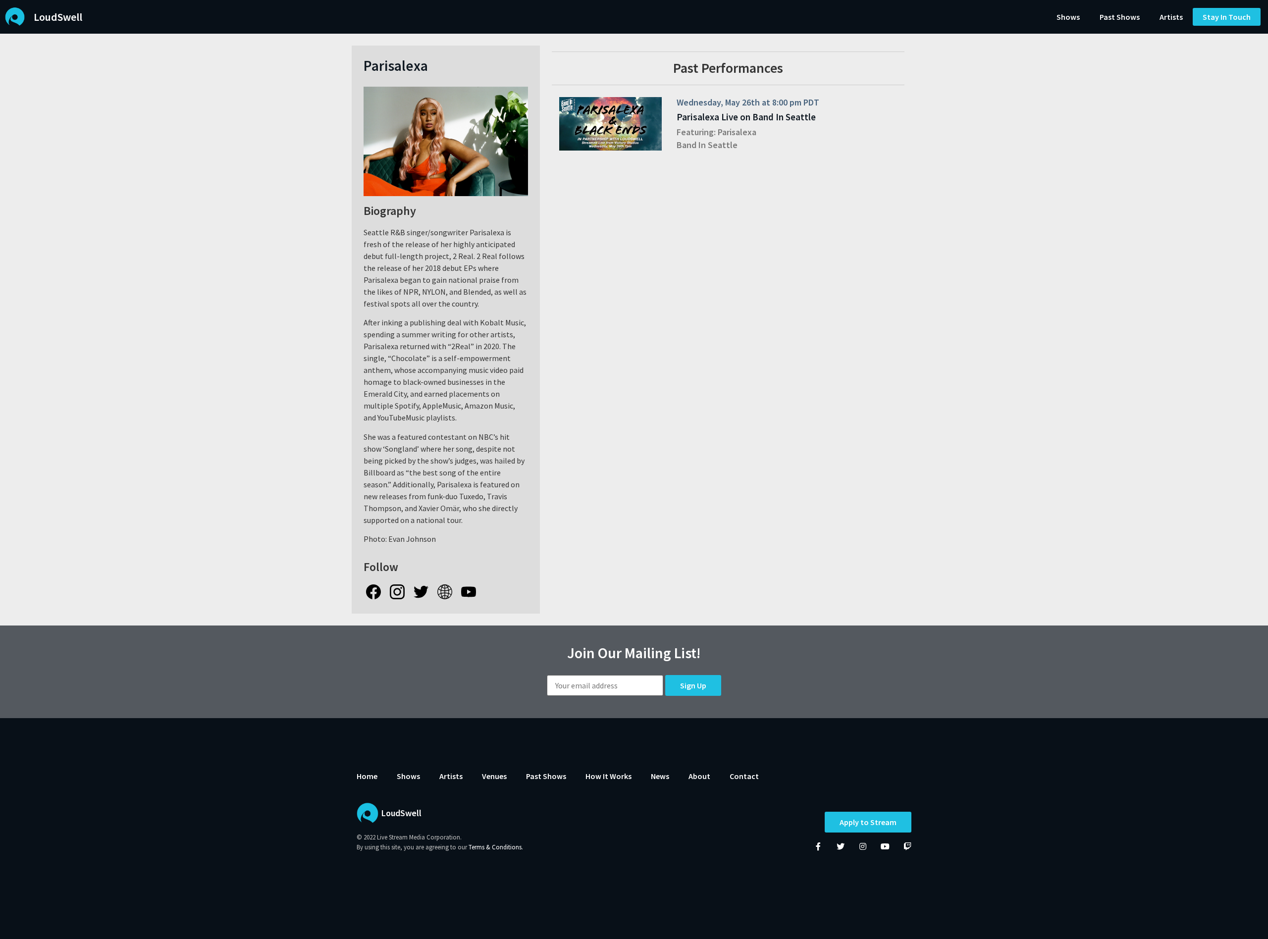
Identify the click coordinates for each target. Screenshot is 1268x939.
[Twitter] (841, 846)
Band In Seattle (707, 145)
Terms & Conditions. (496, 847)
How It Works (608, 776)
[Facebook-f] (818, 846)
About (699, 776)
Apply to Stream (868, 822)
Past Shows (1120, 17)
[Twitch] (907, 846)
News (660, 776)
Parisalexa (737, 132)
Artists (1171, 17)
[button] (1227, 17)
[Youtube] (885, 846)
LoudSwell (58, 17)
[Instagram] (863, 846)
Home (367, 776)
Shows (1068, 17)
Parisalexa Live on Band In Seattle (746, 117)
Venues (494, 776)
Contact (744, 776)
